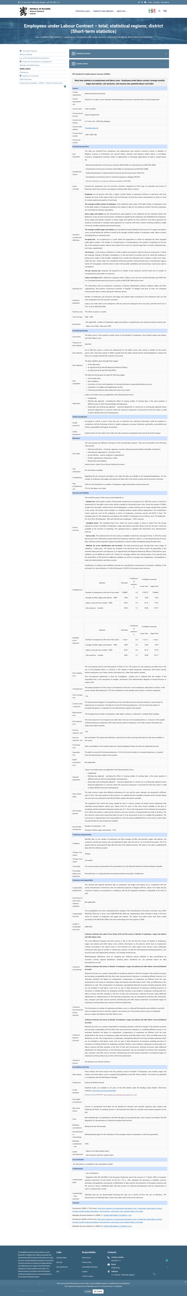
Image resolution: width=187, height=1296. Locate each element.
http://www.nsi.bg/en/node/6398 (104, 1091)
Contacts (156, 2)
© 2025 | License (87, 1276)
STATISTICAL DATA (83, 11)
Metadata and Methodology (29, 65)
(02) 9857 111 (54, 2)
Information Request (29, 51)
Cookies (84, 1271)
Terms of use (86, 1258)
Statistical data (61, 1258)
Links (150, 2)
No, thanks (98, 1291)
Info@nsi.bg (115, 1268)
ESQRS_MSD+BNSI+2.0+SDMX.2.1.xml (118, 1215)
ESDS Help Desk (26, 79)
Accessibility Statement (90, 1267)
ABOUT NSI (121, 11)
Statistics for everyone (30, 76)
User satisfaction (62, 1267)
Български (165, 2)
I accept (88, 1291)
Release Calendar (26, 55)
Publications (24, 72)
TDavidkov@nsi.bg (91, 128)
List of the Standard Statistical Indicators (34, 58)
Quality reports (69, 37)
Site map (59, 1262)
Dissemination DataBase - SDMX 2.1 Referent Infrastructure (41, 83)
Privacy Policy (86, 1262)
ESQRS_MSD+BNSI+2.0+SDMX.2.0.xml (118, 1226)
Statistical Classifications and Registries (37, 62)
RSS (57, 1271)
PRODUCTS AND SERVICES (103, 11)
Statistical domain (83, 54)
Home (37, 37)
